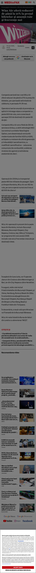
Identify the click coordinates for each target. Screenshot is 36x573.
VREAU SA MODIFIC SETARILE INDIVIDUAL (18, 570)
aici (9, 548)
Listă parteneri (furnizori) (6, 563)
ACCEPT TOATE (18, 567)
